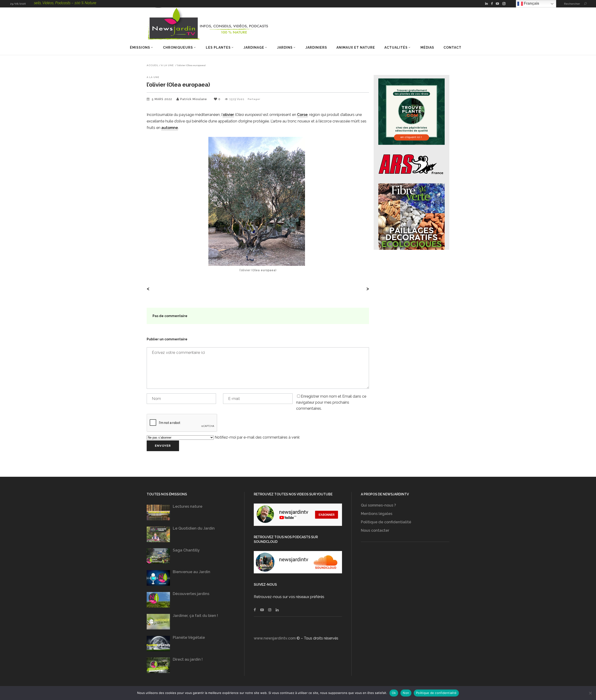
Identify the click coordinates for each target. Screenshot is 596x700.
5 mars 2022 (162, 99)
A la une (167, 65)
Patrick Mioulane (193, 99)
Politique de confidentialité (386, 522)
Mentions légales (376, 513)
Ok (394, 693)
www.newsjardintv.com (275, 638)
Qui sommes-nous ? (378, 505)
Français (531, 3)
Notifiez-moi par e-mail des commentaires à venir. (257, 437)
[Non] (590, 693)
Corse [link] (302, 114)
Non (406, 693)
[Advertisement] (405, 594)
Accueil (153, 65)
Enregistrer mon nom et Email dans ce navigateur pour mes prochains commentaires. (331, 402)
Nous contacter (375, 530)
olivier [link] (228, 114)
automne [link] (169, 127)
